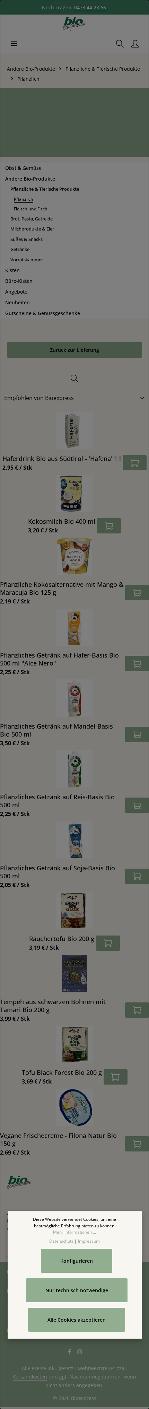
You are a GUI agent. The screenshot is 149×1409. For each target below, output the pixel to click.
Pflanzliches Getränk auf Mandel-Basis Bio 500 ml (56, 730)
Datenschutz (61, 1241)
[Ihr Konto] (135, 44)
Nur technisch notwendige (76, 1290)
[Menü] (14, 44)
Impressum (89, 1241)
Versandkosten (30, 1376)
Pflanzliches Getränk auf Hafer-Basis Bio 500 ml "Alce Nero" (59, 659)
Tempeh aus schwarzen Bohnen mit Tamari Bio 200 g (53, 1006)
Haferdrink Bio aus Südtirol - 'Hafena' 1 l (61, 458)
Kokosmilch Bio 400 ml (61, 521)
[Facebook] (70, 1352)
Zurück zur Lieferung (74, 350)
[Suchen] (120, 44)
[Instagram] (79, 1352)
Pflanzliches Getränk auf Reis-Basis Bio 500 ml (57, 801)
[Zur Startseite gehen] (74, 24)
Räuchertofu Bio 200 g (61, 938)
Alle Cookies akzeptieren (76, 1319)
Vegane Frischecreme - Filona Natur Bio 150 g (58, 1139)
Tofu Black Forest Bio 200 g (62, 1072)
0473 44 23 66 (90, 7)
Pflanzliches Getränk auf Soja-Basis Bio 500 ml (57, 872)
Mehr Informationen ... (74, 1232)
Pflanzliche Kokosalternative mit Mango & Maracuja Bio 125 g (61, 588)
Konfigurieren (76, 1261)
